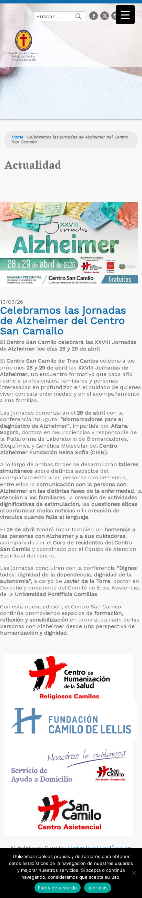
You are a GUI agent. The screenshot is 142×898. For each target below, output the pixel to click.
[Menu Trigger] (125, 14)
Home (17, 137)
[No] (133, 872)
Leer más (98, 887)
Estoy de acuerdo (57, 887)
